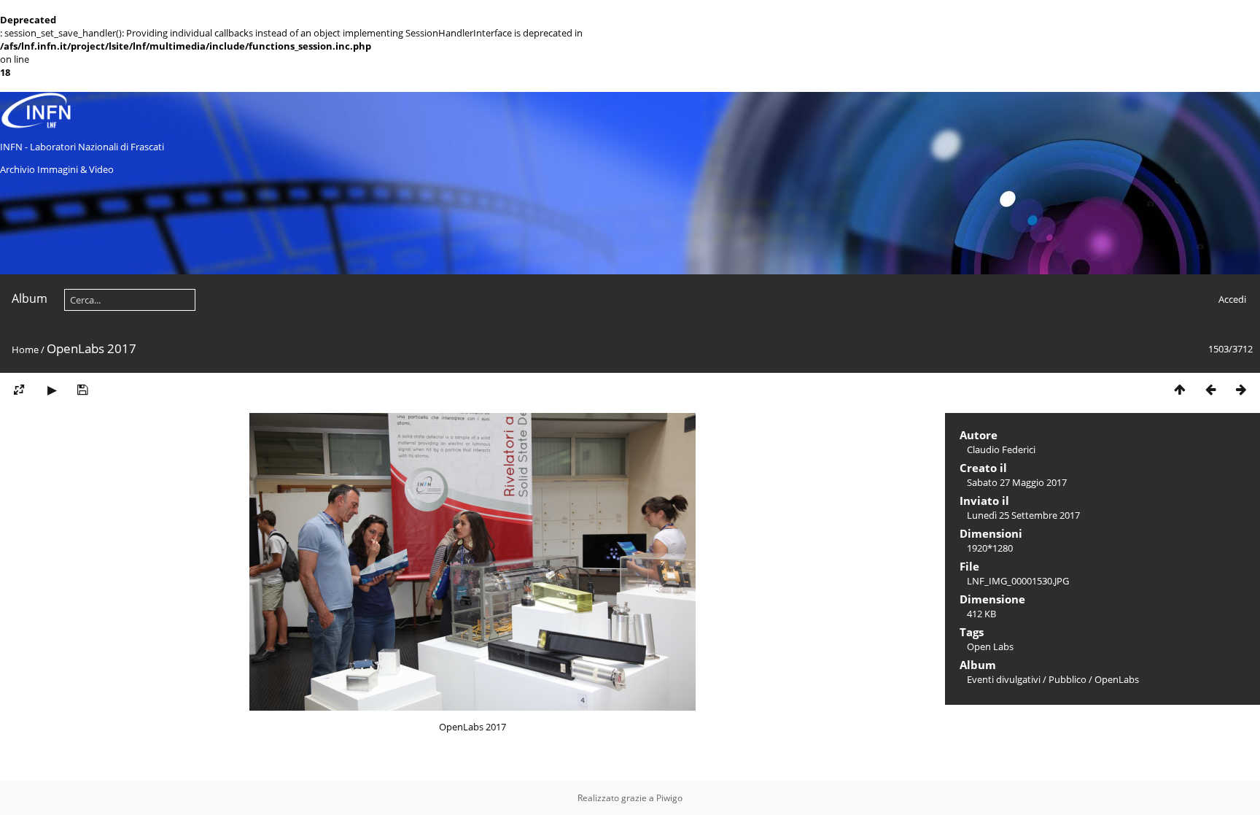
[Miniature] (1179, 390)
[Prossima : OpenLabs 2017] (1241, 390)
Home (25, 349)
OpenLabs (1116, 679)
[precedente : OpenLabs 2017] (1210, 390)
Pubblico (1067, 679)
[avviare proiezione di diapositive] (51, 390)
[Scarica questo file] (82, 390)
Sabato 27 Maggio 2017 (1017, 482)
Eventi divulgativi (1004, 679)
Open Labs (990, 646)
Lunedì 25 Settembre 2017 (1023, 515)
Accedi (1232, 299)
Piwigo (669, 798)
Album (29, 298)
